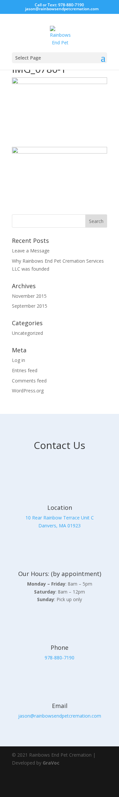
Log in (18, 360)
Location (59, 507)
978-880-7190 (59, 657)
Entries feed (24, 370)
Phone (59, 647)
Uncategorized (27, 333)
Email (59, 706)
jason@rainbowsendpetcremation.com (59, 716)
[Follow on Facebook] (81, 784)
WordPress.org (28, 390)
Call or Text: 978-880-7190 (59, 5)
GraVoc (51, 763)
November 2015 (29, 296)
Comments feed (29, 380)
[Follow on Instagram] (99, 784)
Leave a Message (31, 250)
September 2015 (29, 306)
